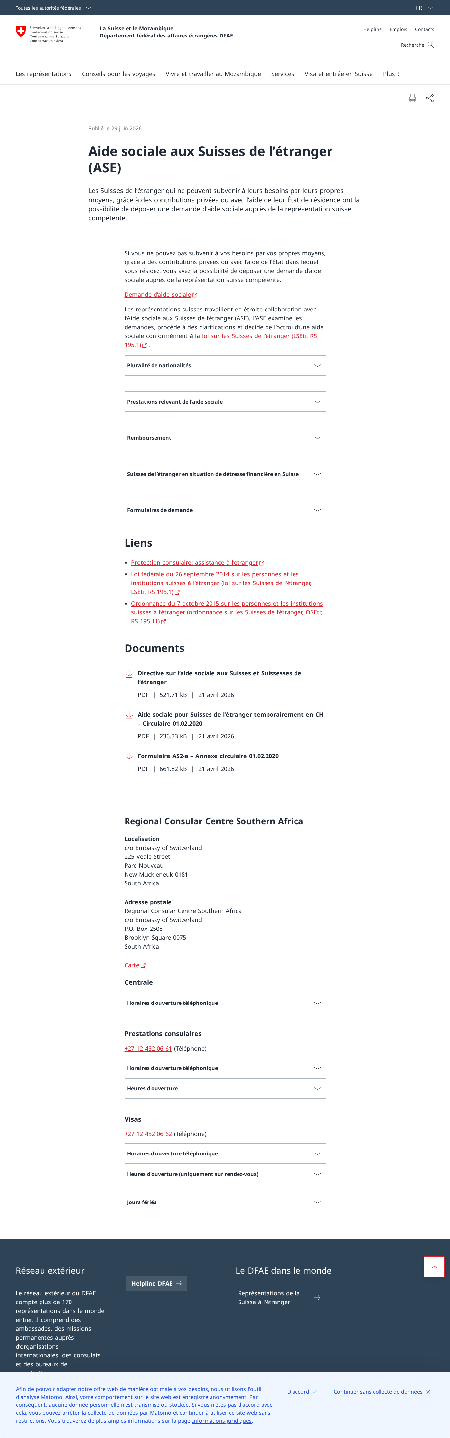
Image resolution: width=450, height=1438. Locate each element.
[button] (44, 73)
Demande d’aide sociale (158, 294)
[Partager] (429, 98)
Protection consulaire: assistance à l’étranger (194, 562)
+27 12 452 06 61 (148, 1048)
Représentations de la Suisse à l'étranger (269, 1297)
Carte (132, 965)
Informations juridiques (222, 1420)
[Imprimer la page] (412, 98)
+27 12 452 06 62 (148, 1134)
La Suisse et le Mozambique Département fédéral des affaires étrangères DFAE (166, 32)
